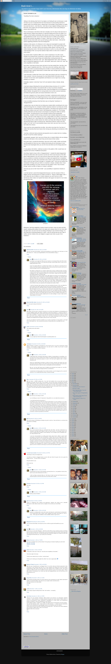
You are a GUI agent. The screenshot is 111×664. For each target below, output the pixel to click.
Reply (28, 254)
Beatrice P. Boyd (30, 564)
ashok (28, 326)
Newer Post (27, 634)
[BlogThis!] (38, 243)
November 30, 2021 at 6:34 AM (37, 309)
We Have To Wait (76, 388)
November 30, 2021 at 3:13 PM (37, 483)
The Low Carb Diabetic (77, 238)
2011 (73, 432)
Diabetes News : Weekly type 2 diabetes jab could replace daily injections (81, 240)
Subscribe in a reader (75, 172)
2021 (73, 382)
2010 (73, 434)
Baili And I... (27, 6)
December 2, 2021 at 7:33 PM (36, 540)
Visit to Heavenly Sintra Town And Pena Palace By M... (79, 391)
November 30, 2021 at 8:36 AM (36, 326)
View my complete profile (75, 200)
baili (31, 259)
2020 (73, 418)
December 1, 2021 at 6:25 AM (40, 510)
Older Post (65, 634)
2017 (73, 424)
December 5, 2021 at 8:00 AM (40, 564)
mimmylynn (29, 343)
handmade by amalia (76, 283)
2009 (73, 435)
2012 (73, 430)
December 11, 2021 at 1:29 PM (38, 596)
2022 (73, 380)
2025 (73, 375)
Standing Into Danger (76, 273)
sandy (28, 588)
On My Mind (79, 274)
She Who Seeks (75, 207)
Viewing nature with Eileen (77, 215)
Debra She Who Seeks (31, 302)
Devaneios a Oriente (76, 295)
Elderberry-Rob (30, 249)
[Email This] (37, 243)
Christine (29, 483)
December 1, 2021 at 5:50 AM (40, 354)
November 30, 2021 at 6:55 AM (40, 259)
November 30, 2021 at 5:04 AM (43, 302)
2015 (73, 427)
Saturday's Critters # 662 (81, 216)
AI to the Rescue (80, 227)
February (75, 415)
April (74, 411)
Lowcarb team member (32, 452)
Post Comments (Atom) (34, 636)
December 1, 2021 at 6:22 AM (40, 469)
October (74, 401)
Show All (86, 314)
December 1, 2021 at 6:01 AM (40, 393)
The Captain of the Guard (81, 284)
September (75, 403)
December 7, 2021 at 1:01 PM (36, 588)
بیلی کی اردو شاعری (74, 83)
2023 (73, 378)
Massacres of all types (81, 304)
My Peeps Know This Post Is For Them (81, 209)
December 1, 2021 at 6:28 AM (37, 529)
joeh (28, 500)
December (75, 383)
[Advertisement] (39, 639)
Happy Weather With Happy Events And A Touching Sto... (80, 396)
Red (27, 418)
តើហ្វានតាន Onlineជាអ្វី (31, 544)
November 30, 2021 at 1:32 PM (35, 379)
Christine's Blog (75, 226)
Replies (29, 256)
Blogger (62, 654)
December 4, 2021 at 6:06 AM (36, 549)
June (74, 408)
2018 (73, 422)
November (75, 385)
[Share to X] (40, 243)
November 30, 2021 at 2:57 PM (43, 452)
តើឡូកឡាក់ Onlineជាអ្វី (31, 543)
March (74, 413)
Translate (80, 90)
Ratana (28, 540)
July (74, 406)
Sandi (28, 549)
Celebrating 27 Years (81, 251)
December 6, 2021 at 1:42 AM (38, 577)
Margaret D (29, 521)
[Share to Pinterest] (42, 243)
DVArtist (73, 261)
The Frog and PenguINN (77, 250)
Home (46, 634)
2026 (73, 373)
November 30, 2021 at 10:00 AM (38, 343)
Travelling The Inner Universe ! (79, 386)
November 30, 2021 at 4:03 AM (40, 249)
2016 (73, 425)
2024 (73, 377)
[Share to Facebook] (41, 243)
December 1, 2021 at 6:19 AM (40, 428)
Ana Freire (29, 596)
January (74, 416)
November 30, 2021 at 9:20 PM (38, 521)
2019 (73, 420)
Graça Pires (29, 577)
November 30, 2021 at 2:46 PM (35, 418)
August (74, 404)
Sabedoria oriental (80, 296)
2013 (73, 429)
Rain (28, 379)
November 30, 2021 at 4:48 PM (35, 500)
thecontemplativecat (76, 303)
